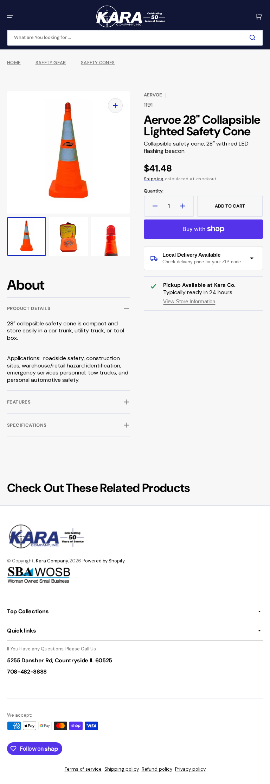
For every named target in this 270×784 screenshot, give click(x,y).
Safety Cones (98, 63)
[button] (10, 16)
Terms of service (83, 769)
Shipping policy (121, 769)
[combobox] (135, 38)
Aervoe (153, 95)
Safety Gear (51, 63)
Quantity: (153, 191)
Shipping (153, 179)
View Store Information (189, 301)
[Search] (254, 37)
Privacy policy (190, 769)
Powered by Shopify (104, 561)
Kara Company (52, 561)
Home (14, 63)
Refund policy (157, 769)
